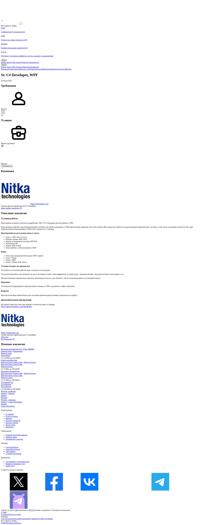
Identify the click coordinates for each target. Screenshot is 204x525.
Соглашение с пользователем (17, 462)
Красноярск (18, 351)
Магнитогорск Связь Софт (11, 362)
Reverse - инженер (8, 391)
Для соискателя (12, 447)
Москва (11, 393)
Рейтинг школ (11, 437)
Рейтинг (54, 69)
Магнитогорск (30, 362)
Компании (47, 69)
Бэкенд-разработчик (9, 360)
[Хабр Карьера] (10, 23)
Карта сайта (10, 425)
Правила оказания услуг (15, 464)
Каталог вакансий (13, 421)
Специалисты (14, 69)
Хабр (3, 523)
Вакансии (5, 69)
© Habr (4, 512)
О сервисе (10, 414)
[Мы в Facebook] (54, 490)
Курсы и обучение (27, 69)
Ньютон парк (6, 351)
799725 (31, 510)
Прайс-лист (10, 466)
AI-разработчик (7, 382)
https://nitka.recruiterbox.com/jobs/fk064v (16, 307)
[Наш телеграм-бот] (18, 508)
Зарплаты (61, 69)
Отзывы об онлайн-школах (16, 435)
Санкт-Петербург (15, 402)
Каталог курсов (12, 423)
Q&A (7, 523)
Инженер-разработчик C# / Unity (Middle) (17, 349)
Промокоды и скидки (14, 439)
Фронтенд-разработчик (10, 371)
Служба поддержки (13, 454)
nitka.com (4, 208)
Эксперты (39, 69)
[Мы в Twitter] (18, 490)
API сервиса (10, 451)
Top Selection (6, 385)
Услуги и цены (12, 416)
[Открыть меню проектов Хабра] (2, 20)
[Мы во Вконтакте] (89, 490)
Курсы (18, 523)
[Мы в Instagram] (125, 490)
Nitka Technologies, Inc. (39, 204)
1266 (16, 510)
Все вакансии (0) (15, 208)
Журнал (68, 69)
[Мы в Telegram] (160, 490)
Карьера (12, 523)
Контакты (10, 427)
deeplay (4, 393)
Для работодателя (13, 449)
